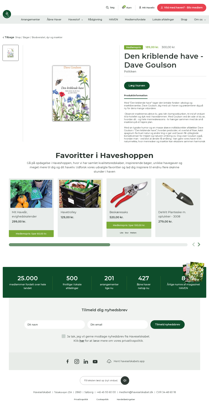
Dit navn (32, 324)
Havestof (74, 19)
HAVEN (113, 19)
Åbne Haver (54, 19)
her (82, 340)
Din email (96, 324)
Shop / (18, 37)
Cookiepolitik (102, 399)
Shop (184, 19)
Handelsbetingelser (126, 399)
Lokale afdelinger (163, 19)
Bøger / (27, 37)
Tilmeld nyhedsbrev (167, 324)
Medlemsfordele (135, 19)
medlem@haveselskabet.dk (136, 392)
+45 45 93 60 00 (106, 392)
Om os (198, 19)
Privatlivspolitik (81, 399)
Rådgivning (95, 19)
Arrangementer (30, 19)
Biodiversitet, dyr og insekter (47, 37)
